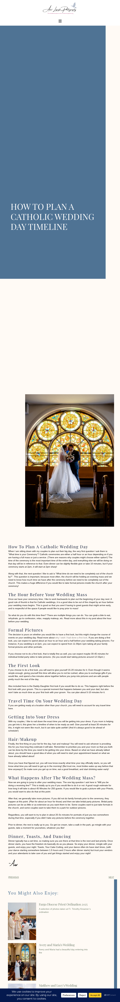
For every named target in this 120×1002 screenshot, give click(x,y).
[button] (60, 21)
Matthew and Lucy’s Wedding (58, 985)
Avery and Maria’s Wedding (57, 945)
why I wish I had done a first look (71, 637)
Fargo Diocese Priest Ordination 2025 (63, 904)
